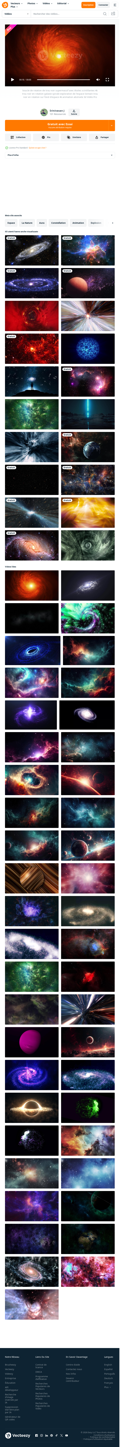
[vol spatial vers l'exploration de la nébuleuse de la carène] (88, 249)
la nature (27, 221)
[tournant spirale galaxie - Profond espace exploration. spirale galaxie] (88, 1074)
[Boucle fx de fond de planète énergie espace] (88, 347)
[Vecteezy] (5, 5)
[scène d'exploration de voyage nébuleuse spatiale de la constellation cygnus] (88, 1270)
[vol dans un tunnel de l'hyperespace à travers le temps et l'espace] (88, 315)
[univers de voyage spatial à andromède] (32, 249)
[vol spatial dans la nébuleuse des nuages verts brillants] (32, 413)
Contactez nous (72, 1367)
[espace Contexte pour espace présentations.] (32, 1172)
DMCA (38, 1370)
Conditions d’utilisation (102, 1433)
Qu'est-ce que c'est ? (37, 147)
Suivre (74, 114)
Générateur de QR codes (11, 1417)
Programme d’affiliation (41, 1376)
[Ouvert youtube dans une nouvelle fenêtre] (66, 1434)
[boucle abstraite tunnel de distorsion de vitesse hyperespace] (88, 1008)
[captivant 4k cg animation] (32, 617)
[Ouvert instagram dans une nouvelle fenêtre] (41, 1434)
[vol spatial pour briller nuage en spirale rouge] (88, 975)
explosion (96, 221)
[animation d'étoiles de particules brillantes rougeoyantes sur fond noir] (32, 478)
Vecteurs (15, 3)
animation (78, 221)
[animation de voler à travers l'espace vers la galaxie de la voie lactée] (88, 478)
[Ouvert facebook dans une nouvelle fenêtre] (36, 1434)
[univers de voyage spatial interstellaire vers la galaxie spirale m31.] (32, 282)
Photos (31, 3)
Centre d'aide (71, 1363)
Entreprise (10, 1376)
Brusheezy (10, 1363)
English (106, 1363)
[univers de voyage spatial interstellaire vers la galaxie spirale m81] (32, 1270)
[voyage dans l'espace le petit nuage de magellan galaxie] (88, 380)
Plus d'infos (13, 154)
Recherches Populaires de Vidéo (42, 1404)
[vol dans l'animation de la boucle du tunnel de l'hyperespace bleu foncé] (32, 446)
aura (41, 221)
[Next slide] (108, 221)
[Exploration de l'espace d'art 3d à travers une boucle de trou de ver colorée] (32, 315)
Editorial (61, 3)
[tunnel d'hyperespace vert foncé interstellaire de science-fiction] (88, 544)
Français (106, 1381)
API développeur (11, 1387)
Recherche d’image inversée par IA (11, 1397)
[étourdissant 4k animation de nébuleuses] (32, 910)
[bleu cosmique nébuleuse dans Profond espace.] (88, 1172)
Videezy (9, 1372)
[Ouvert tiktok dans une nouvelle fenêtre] (56, 1434)
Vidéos (46, 3)
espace (11, 221)
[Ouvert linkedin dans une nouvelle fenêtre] (46, 1434)
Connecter (103, 5)
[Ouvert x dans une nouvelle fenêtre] (61, 1434)
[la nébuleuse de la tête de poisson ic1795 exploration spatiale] (88, 943)
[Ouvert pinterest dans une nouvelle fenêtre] (51, 1434)
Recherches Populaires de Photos (42, 1394)
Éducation (10, 1381)
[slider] (63, 79)
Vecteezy (9, 1367)
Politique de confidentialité (100, 1435)
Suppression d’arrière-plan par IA (12, 1408)
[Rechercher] (105, 14)
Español (106, 1367)
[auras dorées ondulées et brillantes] (88, 511)
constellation (58, 221)
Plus (13, 6)
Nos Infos (69, 1372)
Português (107, 1372)
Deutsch (106, 1376)
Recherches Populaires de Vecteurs (42, 1385)
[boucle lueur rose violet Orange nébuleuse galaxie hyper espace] (88, 877)
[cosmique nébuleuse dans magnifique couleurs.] (88, 1139)
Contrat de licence (40, 1364)
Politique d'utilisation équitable (95, 1437)
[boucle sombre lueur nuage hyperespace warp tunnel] (32, 1303)
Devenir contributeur (71, 1378)
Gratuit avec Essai (60, 125)
